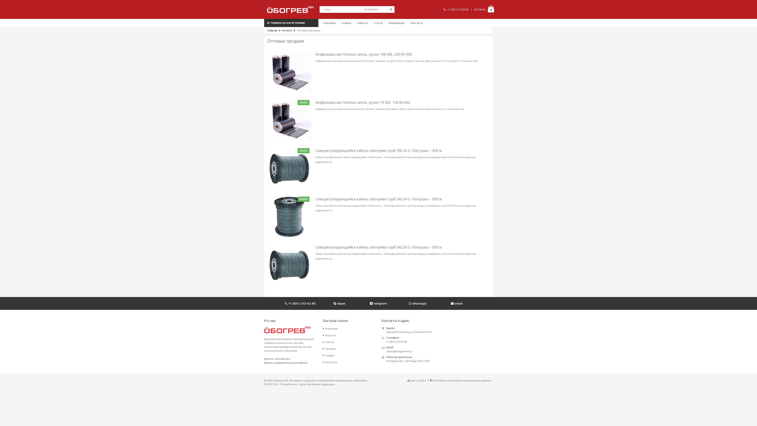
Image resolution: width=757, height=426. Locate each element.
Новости (362, 23)
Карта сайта (418, 380)
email (458, 303)
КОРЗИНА (480, 9)
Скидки (329, 355)
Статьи (378, 23)
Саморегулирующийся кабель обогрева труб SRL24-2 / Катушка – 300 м (378, 199)
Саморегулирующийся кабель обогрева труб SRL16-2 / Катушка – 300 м (378, 150)
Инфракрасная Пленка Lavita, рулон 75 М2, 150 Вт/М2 (362, 102)
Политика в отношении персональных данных (461, 380)
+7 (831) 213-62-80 (458, 9)
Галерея (346, 23)
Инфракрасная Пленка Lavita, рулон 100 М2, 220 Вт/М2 (363, 54)
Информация (397, 23)
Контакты (417, 23)
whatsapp (418, 303)
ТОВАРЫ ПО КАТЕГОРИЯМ (287, 23)
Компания (330, 23)
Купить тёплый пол (277, 359)
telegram (380, 303)
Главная (272, 30)
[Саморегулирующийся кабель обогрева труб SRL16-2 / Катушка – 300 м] (289, 168)
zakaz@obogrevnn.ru (399, 351)
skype (340, 303)
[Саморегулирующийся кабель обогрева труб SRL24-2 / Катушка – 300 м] (289, 217)
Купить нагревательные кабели (285, 362)
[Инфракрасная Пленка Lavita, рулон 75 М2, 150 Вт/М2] (289, 120)
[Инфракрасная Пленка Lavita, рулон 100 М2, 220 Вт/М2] (289, 72)
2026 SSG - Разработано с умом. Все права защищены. (301, 384)
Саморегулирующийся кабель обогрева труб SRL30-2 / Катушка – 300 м (378, 247)
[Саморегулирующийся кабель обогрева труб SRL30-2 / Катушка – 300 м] (289, 265)
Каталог (287, 30)
